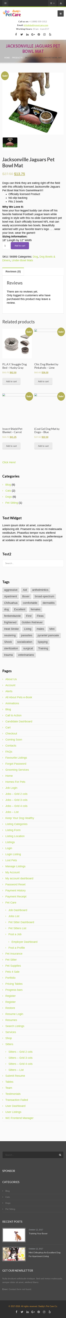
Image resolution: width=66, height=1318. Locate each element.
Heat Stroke (11, 628)
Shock (8, 641)
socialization (24, 641)
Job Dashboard (17, 910)
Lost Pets (11, 860)
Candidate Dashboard (18, 721)
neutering (10, 635)
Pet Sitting (11, 502)
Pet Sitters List (17, 928)
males (40, 628)
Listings (10, 842)
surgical (28, 648)
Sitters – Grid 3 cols (20, 1057)
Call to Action (13, 715)
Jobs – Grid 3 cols (16, 799)
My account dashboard (19, 878)
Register (10, 995)
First (28, 615)
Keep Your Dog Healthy (19, 818)
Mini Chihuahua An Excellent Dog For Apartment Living (44, 1254)
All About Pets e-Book (18, 697)
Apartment (10, 596)
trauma (8, 654)
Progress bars (14, 989)
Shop (8, 1038)
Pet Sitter (11, 959)
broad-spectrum (44, 596)
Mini (51, 628)
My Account (12, 872)
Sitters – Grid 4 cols (20, 1063)
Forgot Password (15, 763)
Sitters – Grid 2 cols (20, 1051)
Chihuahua (10, 602)
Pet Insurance (13, 953)
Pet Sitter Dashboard (21, 922)
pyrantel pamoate (48, 635)
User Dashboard (15, 1105)
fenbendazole (12, 615)
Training (43, 648)
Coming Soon (13, 739)
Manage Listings (15, 866)
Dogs (8, 496)
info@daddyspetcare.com (36, 25)
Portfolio (10, 977)
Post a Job (14, 934)
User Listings (13, 1112)
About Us (11, 679)
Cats (8, 490)
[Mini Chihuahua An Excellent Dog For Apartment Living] (14, 1254)
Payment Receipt (15, 896)
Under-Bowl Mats (22, 260)
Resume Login (14, 1014)
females (35, 609)
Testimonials (13, 1093)
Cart (8, 727)
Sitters (9, 1044)
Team (8, 1087)
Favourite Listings (16, 757)
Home (9, 775)
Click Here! (9, 462)
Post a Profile (16, 947)
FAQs (8, 751)
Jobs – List (12, 812)
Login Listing (13, 854)
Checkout (11, 733)
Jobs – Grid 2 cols (16, 793)
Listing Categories (16, 824)
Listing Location (15, 836)
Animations (12, 703)
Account (10, 685)
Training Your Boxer (38, 1233)
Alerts (8, 691)
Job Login (11, 787)
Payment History (15, 890)
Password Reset (15, 884)
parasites (26, 635)
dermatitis (49, 602)
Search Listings (14, 1026)
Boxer (25, 596)
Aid (25, 589)
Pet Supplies (13, 965)
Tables (9, 1081)
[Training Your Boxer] (14, 1235)
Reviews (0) (13, 271)
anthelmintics (40, 589)
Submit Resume (15, 1075)
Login (8, 848)
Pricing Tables (14, 983)
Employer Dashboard (24, 941)
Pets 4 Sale (12, 971)
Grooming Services (17, 769)
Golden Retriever (32, 622)
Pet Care (10, 902)
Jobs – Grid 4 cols (16, 806)
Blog (8, 484)
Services (10, 1032)
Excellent (19, 609)
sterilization (11, 648)
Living (27, 628)
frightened (10, 622)
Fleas (40, 615)
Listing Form (13, 830)
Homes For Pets (15, 781)
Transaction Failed (16, 1099)
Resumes (11, 1020)
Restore (10, 1008)
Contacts (10, 745)
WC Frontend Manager (19, 1118)
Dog (35, 256)
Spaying (43, 641)
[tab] (33, 272)
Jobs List (13, 916)
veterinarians (26, 654)
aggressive (10, 589)
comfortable (30, 602)
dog (6, 609)
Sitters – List (16, 1069)
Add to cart (20, 245)
